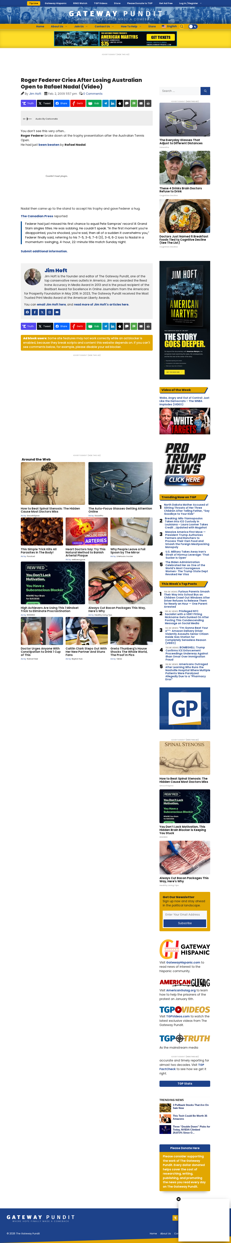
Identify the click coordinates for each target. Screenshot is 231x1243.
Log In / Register (188, 3)
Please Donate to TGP (139, 3)
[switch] (193, 26)
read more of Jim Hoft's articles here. (101, 304)
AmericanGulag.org (181, 990)
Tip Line (33, 3)
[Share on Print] (148, 103)
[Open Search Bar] (182, 26)
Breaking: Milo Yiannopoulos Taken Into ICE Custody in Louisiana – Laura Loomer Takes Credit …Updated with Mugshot (186, 523)
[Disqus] (87, 403)
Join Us (79, 26)
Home (40, 26)
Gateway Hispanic (55, 3)
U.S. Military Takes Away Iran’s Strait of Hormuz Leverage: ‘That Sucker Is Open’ (187, 554)
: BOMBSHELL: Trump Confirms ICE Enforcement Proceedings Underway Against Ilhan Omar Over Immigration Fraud (187, 653)
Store (117, 3)
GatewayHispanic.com (183, 962)
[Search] (205, 91)
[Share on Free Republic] (120, 103)
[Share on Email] (141, 103)
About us (165, 1233)
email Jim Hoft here (51, 304)
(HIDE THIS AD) (123, 54)
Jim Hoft (55, 270)
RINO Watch (80, 3)
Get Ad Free (165, 3)
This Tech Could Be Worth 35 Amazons (190, 1117)
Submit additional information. (44, 251)
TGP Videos (100, 3)
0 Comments (92, 94)
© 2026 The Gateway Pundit (23, 1233)
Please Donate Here (185, 1148)
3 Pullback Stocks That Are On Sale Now (191, 1106)
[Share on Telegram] (105, 103)
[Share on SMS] (134, 103)
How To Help (129, 26)
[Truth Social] (175, 1218)
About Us (57, 26)
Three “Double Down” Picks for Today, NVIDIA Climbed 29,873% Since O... (191, 1129)
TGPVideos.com (178, 1016)
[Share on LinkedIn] (112, 103)
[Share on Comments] (127, 103)
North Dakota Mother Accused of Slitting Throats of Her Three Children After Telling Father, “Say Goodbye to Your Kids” (187, 509)
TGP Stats (185, 1084)
